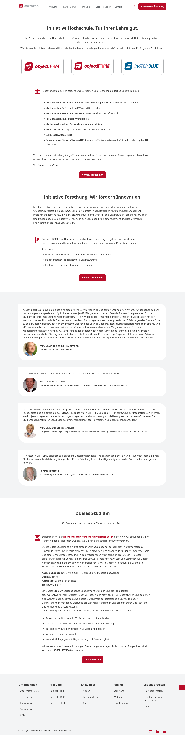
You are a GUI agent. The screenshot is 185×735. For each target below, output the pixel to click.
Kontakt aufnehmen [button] (92, 175)
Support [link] (107, 6)
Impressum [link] (26, 703)
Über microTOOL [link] (29, 690)
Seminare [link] (119, 690)
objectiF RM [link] (57, 690)
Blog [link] (98, 6)
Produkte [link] (53, 6)
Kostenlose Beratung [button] (152, 6)
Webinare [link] (119, 697)
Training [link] (86, 6)
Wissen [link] (86, 690)
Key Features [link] (69, 6)
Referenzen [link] (26, 697)
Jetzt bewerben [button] (92, 659)
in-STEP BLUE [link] (58, 703)
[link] (29, 6)
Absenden (144, 719)
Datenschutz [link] (27, 709)
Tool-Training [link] (121, 703)
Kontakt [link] (118, 6)
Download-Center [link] (92, 697)
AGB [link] (22, 715)
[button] (150, 732)
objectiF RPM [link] (58, 697)
